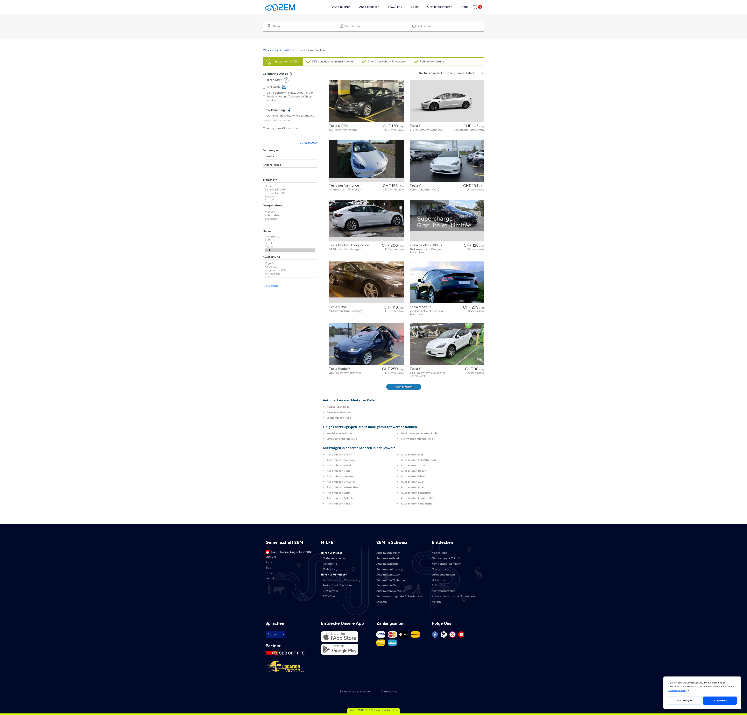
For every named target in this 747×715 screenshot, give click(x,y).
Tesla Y (414, 185)
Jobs (269, 562)
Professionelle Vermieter (337, 585)
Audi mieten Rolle (338, 407)
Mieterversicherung (334, 558)
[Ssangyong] (290, 236)
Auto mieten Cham (413, 487)
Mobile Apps (439, 552)
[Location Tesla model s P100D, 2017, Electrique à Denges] (447, 220)
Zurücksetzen (308, 143)
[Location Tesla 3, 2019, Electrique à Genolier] (447, 101)
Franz (464, 7)
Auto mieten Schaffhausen (418, 460)
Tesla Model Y (419, 307)
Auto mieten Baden (413, 471)
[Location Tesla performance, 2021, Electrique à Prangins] (366, 161)
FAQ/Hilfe (395, 7)
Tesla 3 (414, 126)
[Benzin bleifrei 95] (290, 193)
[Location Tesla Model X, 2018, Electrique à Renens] (366, 344)
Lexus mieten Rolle (339, 417)
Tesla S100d (337, 126)
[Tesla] (290, 250)
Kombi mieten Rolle (339, 433)
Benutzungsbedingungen (355, 691)
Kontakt (271, 578)
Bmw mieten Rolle (338, 412)
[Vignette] (290, 263)
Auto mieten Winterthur (343, 487)
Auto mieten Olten (413, 476)
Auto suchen (341, 7)
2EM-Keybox (330, 591)
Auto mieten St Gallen (341, 481)
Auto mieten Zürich (339, 454)
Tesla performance (343, 185)
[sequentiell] (290, 219)
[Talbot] (290, 246)
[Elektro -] (290, 196)
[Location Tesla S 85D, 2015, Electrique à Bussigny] (366, 282)
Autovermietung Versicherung (341, 580)
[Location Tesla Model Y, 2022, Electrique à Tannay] (447, 282)
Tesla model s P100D (425, 245)
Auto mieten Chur (338, 492)
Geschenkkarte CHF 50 (446, 558)
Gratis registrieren (439, 7)
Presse (269, 573)
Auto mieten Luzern (340, 476)
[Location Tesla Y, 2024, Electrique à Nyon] (447, 161)
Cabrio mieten (441, 580)
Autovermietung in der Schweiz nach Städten (399, 599)
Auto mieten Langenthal (417, 503)
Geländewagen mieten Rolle (419, 433)
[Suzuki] (290, 243)
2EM (265, 50)
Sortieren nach (429, 73)
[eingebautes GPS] (290, 270)
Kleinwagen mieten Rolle (417, 438)
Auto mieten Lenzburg (416, 492)
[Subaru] (290, 239)
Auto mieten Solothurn (342, 498)
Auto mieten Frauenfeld (417, 498)
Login (415, 7)
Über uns (271, 556)
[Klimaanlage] (290, 273)
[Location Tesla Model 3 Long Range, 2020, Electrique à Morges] (366, 220)
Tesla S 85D (337, 307)
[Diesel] (290, 186)
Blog (268, 567)
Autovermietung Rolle (281, 50)
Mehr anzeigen (404, 387)
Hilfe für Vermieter (334, 574)
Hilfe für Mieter (331, 552)
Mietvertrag (330, 569)
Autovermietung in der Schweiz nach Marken (454, 599)
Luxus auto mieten (443, 574)
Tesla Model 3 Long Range (348, 245)
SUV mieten (439, 585)
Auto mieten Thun (413, 465)
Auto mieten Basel (339, 465)
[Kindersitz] (290, 266)
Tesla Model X (339, 369)
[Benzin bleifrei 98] (290, 189)
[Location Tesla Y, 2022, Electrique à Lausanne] (447, 344)
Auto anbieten (369, 7)
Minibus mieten (441, 569)
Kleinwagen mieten (443, 591)
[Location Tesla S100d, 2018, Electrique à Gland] (366, 101)
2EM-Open (329, 596)
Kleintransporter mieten (446, 563)
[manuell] (290, 212)
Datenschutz (389, 691)
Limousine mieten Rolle (342, 438)
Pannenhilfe (330, 563)
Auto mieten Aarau (339, 503)
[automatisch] (290, 215)
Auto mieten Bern (338, 471)
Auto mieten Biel (412, 454)
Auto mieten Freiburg (341, 460)
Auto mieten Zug (412, 481)
